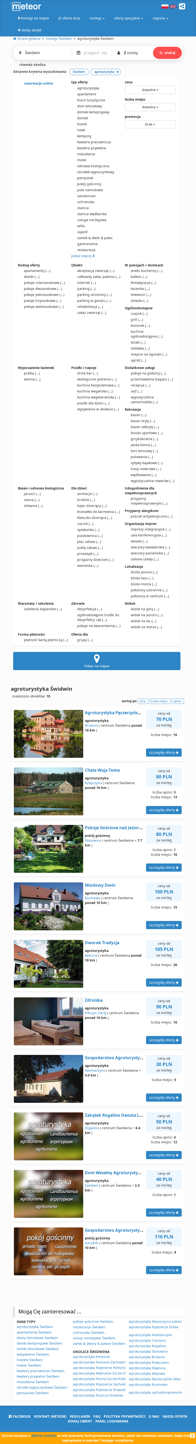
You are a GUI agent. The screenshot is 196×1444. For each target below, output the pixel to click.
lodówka (140, 348)
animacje (87, 493)
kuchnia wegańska (95, 391)
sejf (136, 391)
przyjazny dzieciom (95, 559)
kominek (140, 325)
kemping (84, 136)
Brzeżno (91, 725)
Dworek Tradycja (102, 942)
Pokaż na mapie (96, 666)
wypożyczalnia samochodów (144, 399)
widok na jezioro (147, 615)
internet (86, 282)
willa (81, 226)
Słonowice (93, 840)
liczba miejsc (135, 99)
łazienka (140, 288)
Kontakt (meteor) (50, 1416)
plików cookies (44, 1435)
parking (86, 288)
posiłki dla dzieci (93, 403)
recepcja (140, 385)
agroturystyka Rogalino (147, 1346)
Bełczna (91, 955)
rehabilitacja (90, 306)
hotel (81, 130)
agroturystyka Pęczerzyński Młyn (155, 1379)
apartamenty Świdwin (34, 1332)
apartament (86, 94)
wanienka (87, 565)
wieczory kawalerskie (150, 547)
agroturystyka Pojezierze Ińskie (154, 1327)
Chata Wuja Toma (102, 770)
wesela (139, 541)
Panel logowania (111, 1421)
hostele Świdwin (30, 1360)
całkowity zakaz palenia (98, 276)
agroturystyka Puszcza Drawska (98, 1395)
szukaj (169, 52)
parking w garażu (94, 300)
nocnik (85, 523)
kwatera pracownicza (94, 142)
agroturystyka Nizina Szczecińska (99, 1378)
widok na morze (146, 627)
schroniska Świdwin (88, 1332)
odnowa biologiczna (93, 166)
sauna (31, 499)
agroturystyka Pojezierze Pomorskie (101, 1367)
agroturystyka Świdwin (35, 1326)
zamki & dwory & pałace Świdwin (99, 1343)
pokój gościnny (89, 184)
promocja (133, 116)
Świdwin (91, 1185)
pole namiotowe (90, 190)
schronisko (85, 202)
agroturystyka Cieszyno (147, 1340)
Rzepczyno (93, 783)
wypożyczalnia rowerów (152, 480)
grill (137, 319)
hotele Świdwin (29, 1365)
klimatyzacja (143, 282)
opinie (177, 701)
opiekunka (88, 529)
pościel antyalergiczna (151, 516)
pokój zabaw (90, 547)
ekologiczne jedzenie (96, 379)
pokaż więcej (82, 255)
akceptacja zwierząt (95, 270)
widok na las (143, 621)
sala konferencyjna (149, 535)
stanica (83, 208)
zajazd (82, 232)
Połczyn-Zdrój (95, 1013)
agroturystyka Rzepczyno (149, 1362)
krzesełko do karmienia (98, 511)
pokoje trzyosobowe (42, 300)
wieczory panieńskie (150, 553)
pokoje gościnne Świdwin (93, 1321)
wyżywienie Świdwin (33, 1354)
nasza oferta (175, 1416)
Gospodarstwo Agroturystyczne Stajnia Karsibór (133, 1230)
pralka (32, 373)
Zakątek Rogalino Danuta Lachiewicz (122, 1115)
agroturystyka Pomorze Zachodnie (100, 1362)
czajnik (139, 313)
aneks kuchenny (146, 270)
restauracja (86, 249)
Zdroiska (94, 1000)
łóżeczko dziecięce (94, 517)
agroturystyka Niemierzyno (150, 1335)
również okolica (31, 64)
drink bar (87, 373)
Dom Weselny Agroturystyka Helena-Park (127, 1172)
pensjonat (85, 178)
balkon (139, 276)
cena (128, 82)
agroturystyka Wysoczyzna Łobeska (157, 1321)
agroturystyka (88, 88)
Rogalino (92, 1128)
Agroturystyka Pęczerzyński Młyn (118, 712)
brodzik (86, 499)
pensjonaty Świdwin (33, 1393)
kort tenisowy (144, 451)
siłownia (33, 505)
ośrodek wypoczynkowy (95, 172)
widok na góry (145, 609)
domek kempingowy (93, 112)
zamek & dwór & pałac (95, 238)
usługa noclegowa (91, 220)
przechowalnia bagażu (152, 379)
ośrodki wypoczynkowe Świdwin (42, 1387)
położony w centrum (150, 596)
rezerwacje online (38, 83)
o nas (154, 1416)
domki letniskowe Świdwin (38, 1348)
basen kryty (143, 421)
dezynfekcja (89, 609)
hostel (82, 124)
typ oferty (79, 82)
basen (138, 415)
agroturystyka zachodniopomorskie (157, 1392)
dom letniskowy (89, 106)
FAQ (96, 1416)
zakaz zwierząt (91, 312)
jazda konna (143, 445)
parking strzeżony (94, 294)
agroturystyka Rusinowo (148, 1384)
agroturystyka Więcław (147, 1373)
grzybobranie (144, 439)
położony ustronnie (149, 590)
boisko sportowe (147, 433)
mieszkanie (86, 154)
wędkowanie (143, 474)
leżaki (138, 342)
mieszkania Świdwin (33, 1382)
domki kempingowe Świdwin (39, 1343)
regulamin (80, 1416)
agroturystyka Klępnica (147, 1368)
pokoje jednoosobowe (44, 294)
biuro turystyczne (91, 100)
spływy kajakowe (147, 462)
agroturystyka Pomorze (91, 1356)
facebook (21, 1416)
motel (81, 160)
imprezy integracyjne (150, 529)
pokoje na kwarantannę (98, 625)
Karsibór (91, 1243)
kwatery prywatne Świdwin (38, 1376)
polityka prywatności (124, 1416)
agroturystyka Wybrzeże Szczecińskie (102, 1373)
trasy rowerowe (146, 468)
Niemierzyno (95, 1070)
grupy (85, 640)
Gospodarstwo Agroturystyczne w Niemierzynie (133, 1057)
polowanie (142, 456)
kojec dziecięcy (92, 505)
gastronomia (87, 244)
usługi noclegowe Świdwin (94, 1338)
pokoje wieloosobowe (44, 306)
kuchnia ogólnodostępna (147, 334)
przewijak (87, 553)
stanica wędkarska (92, 214)
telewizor (141, 294)
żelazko (139, 300)
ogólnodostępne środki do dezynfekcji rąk (98, 617)
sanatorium (86, 196)
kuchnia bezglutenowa (98, 385)
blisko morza (144, 584)
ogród (138, 360)
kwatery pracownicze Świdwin (41, 1371)
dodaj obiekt (80, 1421)
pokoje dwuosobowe (43, 288)
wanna (32, 379)
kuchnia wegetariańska (98, 397)
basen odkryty (145, 427)
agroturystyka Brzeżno (147, 1357)
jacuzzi (32, 493)
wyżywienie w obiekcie (98, 409)
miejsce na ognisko (149, 354)
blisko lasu (142, 578)
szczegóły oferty (162, 752)
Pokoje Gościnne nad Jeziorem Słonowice (126, 827)
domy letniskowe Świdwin (37, 1337)
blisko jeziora (144, 572)
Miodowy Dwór (100, 885)
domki (31, 276)
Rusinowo (92, 898)
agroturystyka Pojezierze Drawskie (100, 1389)
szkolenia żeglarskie (43, 609)
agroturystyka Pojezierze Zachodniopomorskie (110, 1384)
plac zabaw (89, 541)
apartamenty (37, 270)
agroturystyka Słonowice (148, 1351)
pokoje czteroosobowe (44, 282)
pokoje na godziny (148, 373)
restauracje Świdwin (89, 1327)
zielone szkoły (144, 559)
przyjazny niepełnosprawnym (149, 501)
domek (82, 118)
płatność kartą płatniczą (46, 640)
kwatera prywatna (91, 148)
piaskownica (90, 535)
